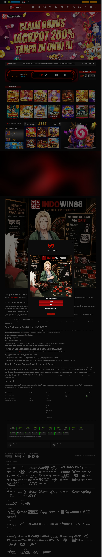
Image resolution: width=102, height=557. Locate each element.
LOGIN (51, 301)
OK (51, 314)
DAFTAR (51, 304)
